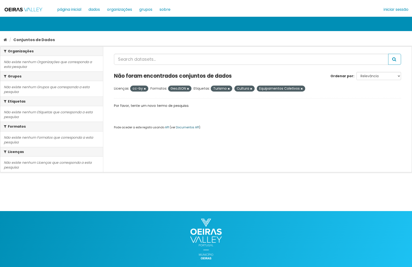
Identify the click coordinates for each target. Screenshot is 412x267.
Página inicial (69, 9)
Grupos (145, 9)
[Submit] (394, 59)
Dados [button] (94, 9)
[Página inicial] (5, 40)
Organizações (119, 9)
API (167, 127)
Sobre (165, 9)
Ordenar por (341, 76)
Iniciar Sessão (396, 9)
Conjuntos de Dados (34, 40)
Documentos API (187, 127)
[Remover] (145, 89)
